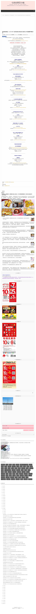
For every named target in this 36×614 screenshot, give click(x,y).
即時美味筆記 (3, 464)
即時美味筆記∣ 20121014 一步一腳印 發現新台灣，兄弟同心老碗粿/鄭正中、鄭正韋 (13, 554)
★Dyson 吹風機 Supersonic (4, 456)
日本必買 (6, 468)
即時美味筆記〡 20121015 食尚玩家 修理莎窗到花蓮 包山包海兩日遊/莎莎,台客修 (13, 551)
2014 (3, 505)
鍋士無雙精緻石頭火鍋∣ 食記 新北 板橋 (8, 562)
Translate (9, 435)
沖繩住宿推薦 (5, 408)
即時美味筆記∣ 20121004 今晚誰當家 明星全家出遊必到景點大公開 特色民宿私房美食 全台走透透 (15, 574)
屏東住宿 (21, 479)
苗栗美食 (17, 473)
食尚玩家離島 (25, 479)
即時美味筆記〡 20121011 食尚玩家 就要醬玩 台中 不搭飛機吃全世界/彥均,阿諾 (13, 560)
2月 (3, 596)
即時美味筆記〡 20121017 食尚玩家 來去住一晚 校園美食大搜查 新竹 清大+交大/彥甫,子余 (14, 545)
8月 (3, 587)
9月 (3, 585)
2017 (3, 500)
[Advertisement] (18, 24)
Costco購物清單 (3, 479)
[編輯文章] (2, 183)
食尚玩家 (10, 464)
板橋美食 (28, 466)
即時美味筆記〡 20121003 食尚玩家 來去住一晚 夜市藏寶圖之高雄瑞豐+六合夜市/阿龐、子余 (15, 579)
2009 (3, 603)
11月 (4, 511)
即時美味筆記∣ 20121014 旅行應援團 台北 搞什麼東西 (9, 559)
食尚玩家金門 (17, 479)
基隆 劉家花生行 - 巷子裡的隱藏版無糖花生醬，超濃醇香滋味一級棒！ (12, 264)
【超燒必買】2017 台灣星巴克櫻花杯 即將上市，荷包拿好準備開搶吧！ (12, 257)
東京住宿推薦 (5, 405)
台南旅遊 (27, 468)
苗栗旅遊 (14, 473)
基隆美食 (16, 468)
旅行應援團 (14, 475)
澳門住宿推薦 (5, 409)
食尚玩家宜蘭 (10, 471)
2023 (3, 490)
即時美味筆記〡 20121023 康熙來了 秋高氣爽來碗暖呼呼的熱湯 (11, 531)
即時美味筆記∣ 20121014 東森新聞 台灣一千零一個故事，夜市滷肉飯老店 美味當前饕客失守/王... (15, 557)
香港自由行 (26, 475)
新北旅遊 (2, 468)
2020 (3, 495)
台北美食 (7, 464)
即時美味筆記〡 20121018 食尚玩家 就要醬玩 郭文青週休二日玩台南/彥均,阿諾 (13, 542)
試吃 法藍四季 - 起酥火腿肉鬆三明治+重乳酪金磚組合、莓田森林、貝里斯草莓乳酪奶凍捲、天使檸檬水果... (16, 525)
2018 (3, 498)
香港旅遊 (7, 475)
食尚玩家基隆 (26, 473)
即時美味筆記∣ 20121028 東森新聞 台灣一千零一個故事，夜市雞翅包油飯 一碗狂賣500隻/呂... (15, 522)
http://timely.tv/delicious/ (24, 40)
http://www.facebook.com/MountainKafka (20, 128)
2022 (3, 492)
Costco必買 (30, 475)
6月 (3, 590)
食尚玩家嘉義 (19, 471)
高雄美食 (9, 468)
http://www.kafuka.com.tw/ (19, 127)
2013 (3, 506)
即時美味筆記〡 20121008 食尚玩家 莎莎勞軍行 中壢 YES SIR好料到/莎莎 (12, 565)
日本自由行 (17, 464)
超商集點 (2, 471)
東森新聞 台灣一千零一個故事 (24, 464)
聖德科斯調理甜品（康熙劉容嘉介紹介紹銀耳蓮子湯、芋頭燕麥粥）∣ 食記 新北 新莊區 (14, 526)
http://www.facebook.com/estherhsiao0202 (18, 39)
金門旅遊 (16, 477)
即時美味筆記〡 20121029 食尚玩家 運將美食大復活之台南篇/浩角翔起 (12, 517)
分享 (5, 36)
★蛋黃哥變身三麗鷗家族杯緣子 (4, 452)
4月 (3, 593)
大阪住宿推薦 (10, 405)
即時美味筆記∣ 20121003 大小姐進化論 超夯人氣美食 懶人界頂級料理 (11, 577)
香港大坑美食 (30, 479)
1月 (3, 598)
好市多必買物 (14, 471)
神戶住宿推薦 (10, 406)
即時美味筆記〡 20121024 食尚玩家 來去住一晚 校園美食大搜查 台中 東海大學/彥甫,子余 (14, 529)
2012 (3, 508)
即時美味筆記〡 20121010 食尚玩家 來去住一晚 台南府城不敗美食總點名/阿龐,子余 (13, 563)
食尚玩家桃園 (23, 471)
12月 (4, 509)
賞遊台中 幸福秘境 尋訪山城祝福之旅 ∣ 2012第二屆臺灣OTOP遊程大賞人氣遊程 (13, 580)
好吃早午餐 (23, 477)
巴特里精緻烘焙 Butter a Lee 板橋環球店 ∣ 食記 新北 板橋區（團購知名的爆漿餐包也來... (14, 543)
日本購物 (7, 473)
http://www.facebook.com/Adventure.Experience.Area (20, 148)
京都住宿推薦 (5, 406)
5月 (3, 592)
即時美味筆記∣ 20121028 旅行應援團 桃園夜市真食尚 (9, 523)
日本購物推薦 (7, 477)
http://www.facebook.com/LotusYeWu (20, 90)
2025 (3, 487)
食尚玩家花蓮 (3, 475)
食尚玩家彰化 (30, 473)
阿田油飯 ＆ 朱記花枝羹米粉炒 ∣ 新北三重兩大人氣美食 (10, 576)
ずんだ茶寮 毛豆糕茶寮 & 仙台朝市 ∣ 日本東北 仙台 (9, 546)
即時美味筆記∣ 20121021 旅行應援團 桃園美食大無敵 (9, 539)
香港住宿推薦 (10, 409)
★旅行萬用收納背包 (3, 444)
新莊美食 (2, 466)
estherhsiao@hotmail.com (6, 276)
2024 (3, 489)
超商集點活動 (12, 477)
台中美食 (18, 466)
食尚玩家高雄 (23, 468)
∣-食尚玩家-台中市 (25, 34)
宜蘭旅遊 (19, 468)
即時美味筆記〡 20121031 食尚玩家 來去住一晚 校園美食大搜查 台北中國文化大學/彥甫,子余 (15, 514)
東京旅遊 (18, 475)
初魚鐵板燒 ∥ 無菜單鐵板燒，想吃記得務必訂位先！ (9, 234)
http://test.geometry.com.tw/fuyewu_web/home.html (19, 89)
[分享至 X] (4, 184)
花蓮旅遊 (6, 471)
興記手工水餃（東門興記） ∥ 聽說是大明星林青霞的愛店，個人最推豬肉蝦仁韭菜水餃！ (14, 250)
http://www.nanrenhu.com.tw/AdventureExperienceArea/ (19, 147)
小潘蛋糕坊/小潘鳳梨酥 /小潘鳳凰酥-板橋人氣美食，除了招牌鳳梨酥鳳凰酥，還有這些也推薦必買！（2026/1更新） (17, 194)
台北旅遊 (6, 466)
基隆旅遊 (10, 473)
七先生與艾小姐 (20, 607)
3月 (3, 595)
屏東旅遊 (10, 475)
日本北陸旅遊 (13, 479)
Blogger (16, 608)
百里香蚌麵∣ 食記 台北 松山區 (6, 548)
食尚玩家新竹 (3, 473)
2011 (3, 600)
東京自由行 (30, 464)
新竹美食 (12, 468)
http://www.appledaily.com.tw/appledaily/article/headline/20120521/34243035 (21, 80)
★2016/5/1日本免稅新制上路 (4, 443)
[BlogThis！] (3, 184)
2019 (3, 497)
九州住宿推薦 (5, 407)
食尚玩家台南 (31, 468)
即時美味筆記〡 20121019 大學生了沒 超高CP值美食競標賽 (10, 540)
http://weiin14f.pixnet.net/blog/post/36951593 (19, 107)
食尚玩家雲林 (3, 477)
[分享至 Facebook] (5, 184)
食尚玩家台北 (14, 466)
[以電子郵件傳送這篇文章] (2, 184)
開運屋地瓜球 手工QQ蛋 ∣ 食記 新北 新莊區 (8, 534)
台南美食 (31, 466)
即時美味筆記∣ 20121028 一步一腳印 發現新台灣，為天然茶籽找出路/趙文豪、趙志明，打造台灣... (15, 520)
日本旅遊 (24, 466)
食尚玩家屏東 (22, 475)
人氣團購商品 (8, 479)
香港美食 (19, 477)
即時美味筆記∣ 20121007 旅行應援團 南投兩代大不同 (9, 571)
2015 (3, 503)
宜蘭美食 (21, 466)
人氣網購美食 (21, 473)
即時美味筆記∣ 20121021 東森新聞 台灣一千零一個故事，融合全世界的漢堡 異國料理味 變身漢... (15, 537)
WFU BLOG (22, 608)
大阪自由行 (9, 466)
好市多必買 (27, 471)
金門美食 (27, 477)
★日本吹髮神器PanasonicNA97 (4, 457)
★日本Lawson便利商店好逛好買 (5, 453)
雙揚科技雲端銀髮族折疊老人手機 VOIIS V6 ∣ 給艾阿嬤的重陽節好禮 (11, 582)
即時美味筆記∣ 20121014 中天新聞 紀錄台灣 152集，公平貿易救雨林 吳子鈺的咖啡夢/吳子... (14, 556)
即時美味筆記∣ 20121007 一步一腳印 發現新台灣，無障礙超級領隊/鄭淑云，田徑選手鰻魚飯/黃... (15, 568)
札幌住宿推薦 (10, 408)
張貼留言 (3, 191)
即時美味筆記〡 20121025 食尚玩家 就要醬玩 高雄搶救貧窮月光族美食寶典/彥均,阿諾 (14, 528)
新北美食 (14, 464)
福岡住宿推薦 (10, 407)
